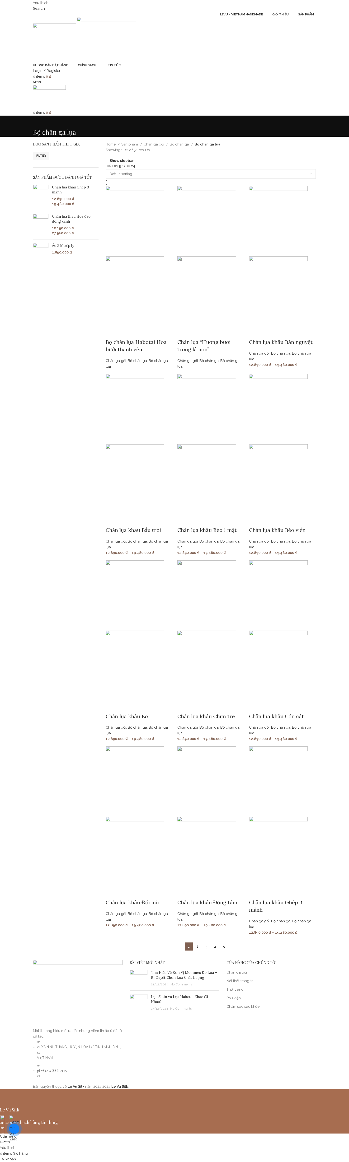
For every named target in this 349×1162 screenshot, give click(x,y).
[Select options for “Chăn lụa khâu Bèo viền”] (255, 520)
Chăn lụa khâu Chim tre (206, 716)
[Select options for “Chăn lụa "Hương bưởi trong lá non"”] (183, 332)
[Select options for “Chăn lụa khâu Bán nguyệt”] (255, 332)
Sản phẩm (130, 144)
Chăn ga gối (154, 144)
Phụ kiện (233, 998)
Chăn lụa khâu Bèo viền (277, 530)
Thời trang (235, 989)
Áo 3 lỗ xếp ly (63, 245)
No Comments (181, 984)
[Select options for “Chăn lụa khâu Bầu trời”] (112, 520)
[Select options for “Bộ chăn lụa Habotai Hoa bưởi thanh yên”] (112, 332)
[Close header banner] (6, 1095)
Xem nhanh (124, 332)
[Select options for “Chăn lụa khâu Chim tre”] (183, 707)
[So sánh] (137, 332)
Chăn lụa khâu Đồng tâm (207, 902)
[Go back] (39, 121)
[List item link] (78, 1059)
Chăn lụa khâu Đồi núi (132, 902)
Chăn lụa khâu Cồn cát (276, 716)
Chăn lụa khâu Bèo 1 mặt (207, 530)
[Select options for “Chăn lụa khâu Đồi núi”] (112, 893)
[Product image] (135, 291)
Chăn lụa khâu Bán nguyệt (281, 342)
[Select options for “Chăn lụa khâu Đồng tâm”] (183, 893)
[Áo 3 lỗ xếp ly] (40, 252)
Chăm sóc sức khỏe (242, 1006)
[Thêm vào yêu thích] (150, 332)
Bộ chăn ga (180, 144)
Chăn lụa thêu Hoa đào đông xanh (71, 219)
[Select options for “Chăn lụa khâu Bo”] (112, 707)
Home (111, 144)
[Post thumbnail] (138, 978)
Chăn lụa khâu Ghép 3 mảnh (70, 189)
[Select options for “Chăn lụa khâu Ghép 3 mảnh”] (255, 893)
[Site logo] (55, 39)
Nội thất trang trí (239, 981)
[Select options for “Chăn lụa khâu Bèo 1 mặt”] (183, 520)
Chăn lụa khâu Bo (127, 716)
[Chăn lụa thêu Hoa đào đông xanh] (40, 225)
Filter (41, 155)
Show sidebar (122, 161)
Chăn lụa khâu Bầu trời (133, 530)
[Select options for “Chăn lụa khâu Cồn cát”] (255, 707)
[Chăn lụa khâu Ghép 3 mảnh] (40, 195)
